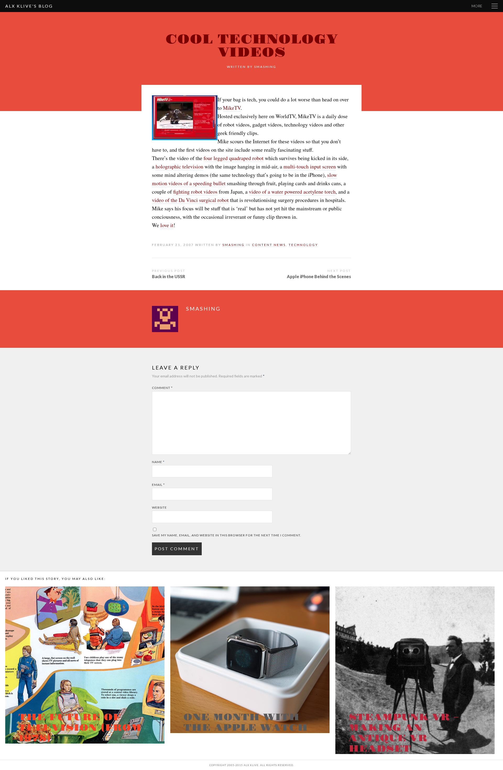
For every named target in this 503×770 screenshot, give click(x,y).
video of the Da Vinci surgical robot (190, 200)
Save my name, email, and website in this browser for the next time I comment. (226, 535)
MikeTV (231, 107)
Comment (162, 388)
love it (166, 225)
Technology (303, 245)
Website (159, 507)
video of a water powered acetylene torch (292, 191)
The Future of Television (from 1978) (79, 727)
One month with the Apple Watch (245, 722)
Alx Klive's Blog (29, 5)
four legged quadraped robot (234, 158)
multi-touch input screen (309, 166)
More (477, 6)
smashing (265, 67)
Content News (269, 245)
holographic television (179, 166)
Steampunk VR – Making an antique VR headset (403, 733)
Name (158, 462)
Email (158, 485)
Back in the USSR (168, 276)
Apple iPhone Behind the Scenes (319, 276)
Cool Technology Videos (251, 46)
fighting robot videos (195, 191)
